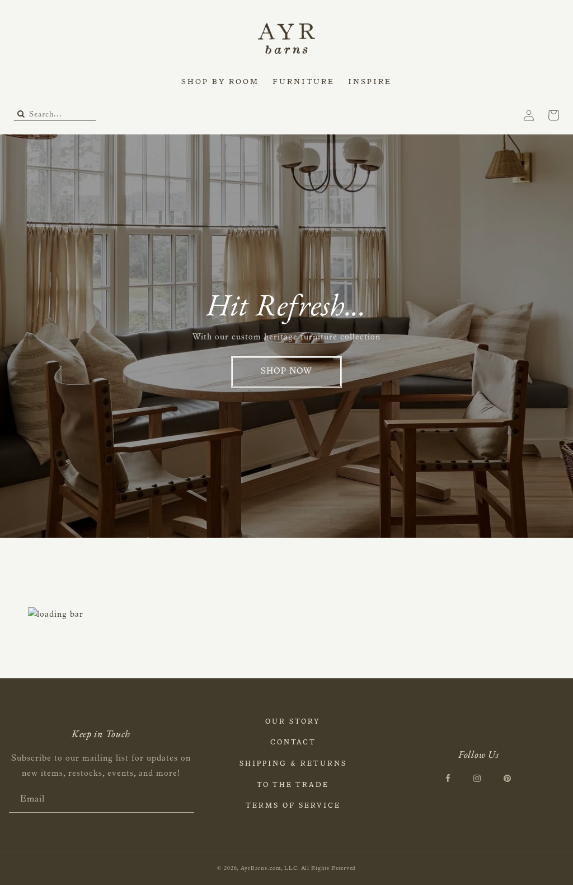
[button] (220, 83)
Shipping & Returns (293, 764)
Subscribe (185, 800)
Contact (293, 742)
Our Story (293, 722)
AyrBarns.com (261, 869)
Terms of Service (293, 806)
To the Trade (293, 785)
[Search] (21, 115)
